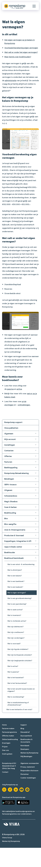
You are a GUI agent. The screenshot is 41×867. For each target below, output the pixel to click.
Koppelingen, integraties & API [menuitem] (17, 541)
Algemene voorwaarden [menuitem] (29, 763)
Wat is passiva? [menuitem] (13, 672)
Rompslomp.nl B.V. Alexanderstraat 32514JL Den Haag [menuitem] (9, 766)
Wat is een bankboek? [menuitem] (15, 581)
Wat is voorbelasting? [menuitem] (15, 697)
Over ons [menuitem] (5, 750)
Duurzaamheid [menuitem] (26, 735)
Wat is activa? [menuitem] (12, 666)
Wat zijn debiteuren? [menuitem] (15, 626)
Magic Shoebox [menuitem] (11, 501)
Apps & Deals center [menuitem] (13, 546)
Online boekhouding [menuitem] (10, 739)
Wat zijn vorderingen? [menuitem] (15, 638)
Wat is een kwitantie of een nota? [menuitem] (19, 709)
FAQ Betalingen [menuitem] (26, 756)
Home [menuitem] (4, 724)
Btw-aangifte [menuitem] (10, 524)
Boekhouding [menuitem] (10, 512)
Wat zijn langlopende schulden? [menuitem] (19, 660)
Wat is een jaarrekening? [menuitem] (16, 604)
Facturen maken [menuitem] (8, 728)
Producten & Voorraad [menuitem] (14, 535)
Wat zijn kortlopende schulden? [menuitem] (19, 655)
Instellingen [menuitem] (9, 444)
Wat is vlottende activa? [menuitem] (16, 621)
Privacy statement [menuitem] (27, 767)
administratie (10, 80)
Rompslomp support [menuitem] (13, 422)
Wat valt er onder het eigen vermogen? (21, 52)
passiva (10, 389)
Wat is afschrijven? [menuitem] (14, 570)
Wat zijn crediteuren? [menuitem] (15, 632)
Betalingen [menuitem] (9, 478)
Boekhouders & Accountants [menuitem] (26, 740)
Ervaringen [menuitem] (6, 743)
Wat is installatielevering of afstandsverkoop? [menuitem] (18, 703)
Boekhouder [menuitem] (9, 552)
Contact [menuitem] (5, 772)
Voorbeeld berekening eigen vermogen (21, 47)
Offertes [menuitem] (8, 456)
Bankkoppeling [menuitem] (10, 467)
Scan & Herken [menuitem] (10, 507)
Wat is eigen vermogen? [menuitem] (16, 592)
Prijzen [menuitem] (5, 746)
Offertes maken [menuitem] (8, 735)
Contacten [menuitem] (8, 450)
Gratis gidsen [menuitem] (7, 754)
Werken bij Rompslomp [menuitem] (29, 752)
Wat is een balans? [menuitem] (14, 575)
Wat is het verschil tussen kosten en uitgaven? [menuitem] (21, 690)
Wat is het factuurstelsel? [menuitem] (17, 683)
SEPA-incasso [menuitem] (10, 484)
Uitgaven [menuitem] (8, 490)
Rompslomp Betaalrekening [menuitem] (16, 473)
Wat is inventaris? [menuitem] (14, 615)
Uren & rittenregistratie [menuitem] (14, 529)
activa (19, 389)
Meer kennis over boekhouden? (17, 56)
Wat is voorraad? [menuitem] (13, 643)
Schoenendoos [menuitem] (10, 495)
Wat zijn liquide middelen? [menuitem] (17, 649)
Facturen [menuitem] (8, 461)
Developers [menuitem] (24, 749)
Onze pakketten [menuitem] (11, 427)
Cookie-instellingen (28, 777)
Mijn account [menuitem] (10, 439)
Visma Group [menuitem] (7, 837)
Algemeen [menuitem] (8, 433)
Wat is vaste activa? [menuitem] (15, 609)
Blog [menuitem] (22, 728)
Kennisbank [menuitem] (24, 745)
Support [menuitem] (23, 724)
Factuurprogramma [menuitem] (9, 732)
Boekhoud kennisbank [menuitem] (14, 558)
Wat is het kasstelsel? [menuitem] (15, 677)
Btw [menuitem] (6, 518)
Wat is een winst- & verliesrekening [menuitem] (20, 564)
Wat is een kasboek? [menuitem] (15, 587)
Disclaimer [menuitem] (24, 774)
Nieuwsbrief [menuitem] (25, 732)
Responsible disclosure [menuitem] (29, 770)
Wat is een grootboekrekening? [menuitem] (19, 598)
